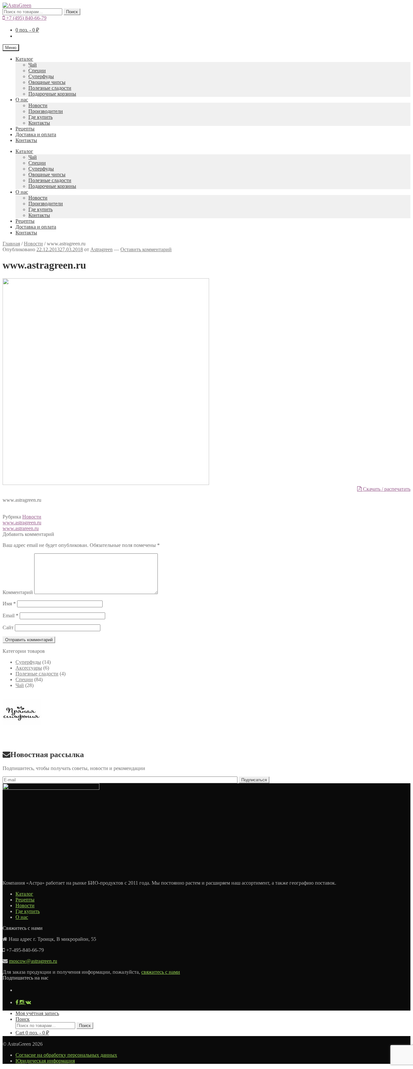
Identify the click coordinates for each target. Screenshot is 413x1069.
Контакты (39, 123)
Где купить (40, 117)
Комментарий (18, 592)
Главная (11, 243)
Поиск (72, 11)
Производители (45, 111)
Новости (37, 105)
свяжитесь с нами (160, 972)
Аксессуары (28, 668)
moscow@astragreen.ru (33, 961)
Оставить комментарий (146, 249)
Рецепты (25, 128)
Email (10, 615)
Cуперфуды (41, 76)
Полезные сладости (49, 88)
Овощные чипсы (46, 82)
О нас (21, 99)
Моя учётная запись (37, 1013)
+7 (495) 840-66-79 (25, 18)
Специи (37, 70)
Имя (9, 603)
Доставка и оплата (35, 134)
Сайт (8, 627)
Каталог (24, 59)
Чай (32, 64)
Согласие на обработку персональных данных (66, 1055)
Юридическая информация (45, 1061)
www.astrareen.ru (21, 528)
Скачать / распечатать (386, 489)
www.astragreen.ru (22, 522)
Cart (32, 1032)
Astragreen (101, 249)
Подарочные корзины (52, 94)
